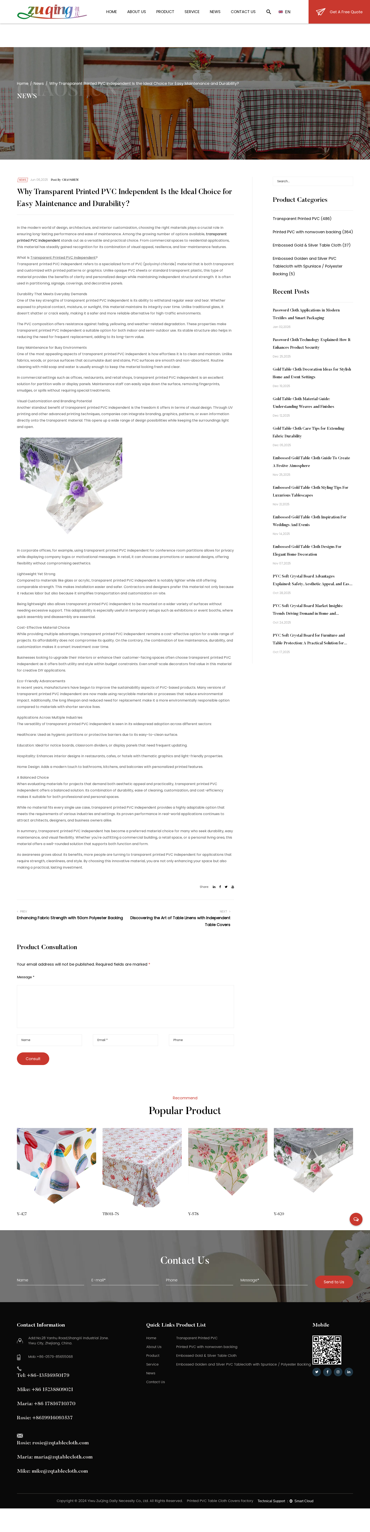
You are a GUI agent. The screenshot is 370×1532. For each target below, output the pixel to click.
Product (165, 11)
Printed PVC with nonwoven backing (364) (313, 232)
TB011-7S (37, 1214)
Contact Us (243, 11)
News (215, 11)
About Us (136, 11)
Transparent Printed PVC (197, 1338)
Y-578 (120, 1214)
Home (111, 11)
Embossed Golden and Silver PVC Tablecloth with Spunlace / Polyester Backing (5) (308, 266)
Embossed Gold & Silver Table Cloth (206, 1355)
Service (192, 11)
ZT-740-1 (294, 1214)
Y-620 (205, 1214)
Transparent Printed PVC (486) (302, 218)
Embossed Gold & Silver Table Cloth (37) (312, 245)
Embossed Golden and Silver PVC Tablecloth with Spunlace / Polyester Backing (243, 1364)
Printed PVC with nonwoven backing (206, 1347)
